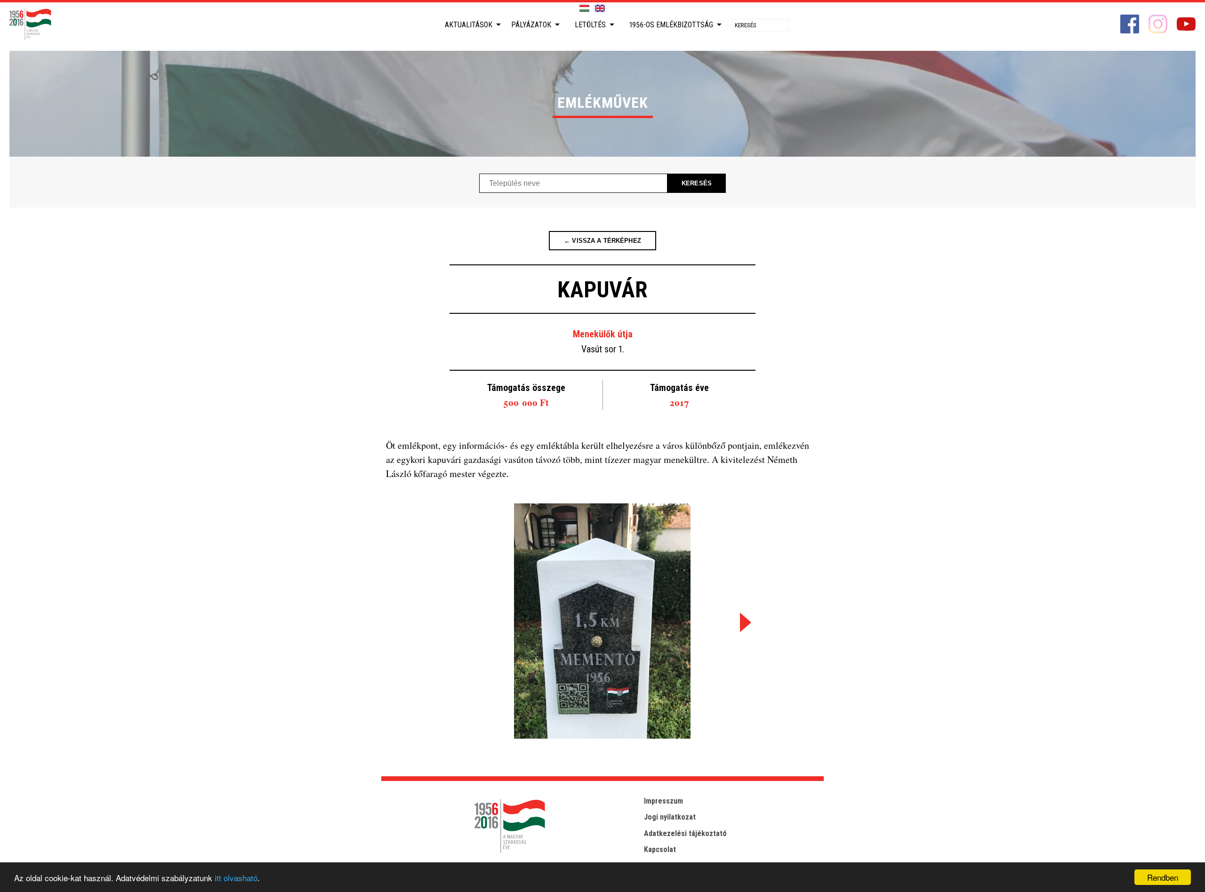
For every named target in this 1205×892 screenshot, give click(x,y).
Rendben (1162, 877)
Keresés (697, 183)
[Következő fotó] (743, 622)
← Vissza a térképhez (602, 240)
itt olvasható (236, 878)
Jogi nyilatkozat (670, 816)
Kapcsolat (660, 849)
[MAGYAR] (584, 9)
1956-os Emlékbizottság (671, 24)
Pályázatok (531, 24)
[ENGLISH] (599, 9)
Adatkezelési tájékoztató (685, 833)
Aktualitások (468, 24)
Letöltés (590, 24)
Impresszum (663, 800)
